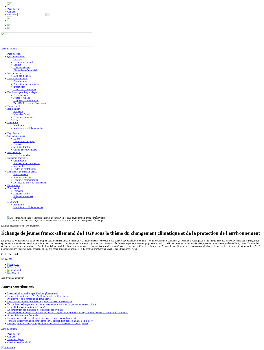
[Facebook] (9, 20)
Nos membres (14, 73)
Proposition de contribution (26, 84)
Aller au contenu (9, 48)
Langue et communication (25, 100)
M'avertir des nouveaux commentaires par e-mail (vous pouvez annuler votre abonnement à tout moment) (57, 308)
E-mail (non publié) (20, 286)
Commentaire (17, 304)
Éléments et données (23, 117)
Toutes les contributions (24, 89)
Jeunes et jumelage (22, 97)
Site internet (7, 289)
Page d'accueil (14, 9)
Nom (13, 283)
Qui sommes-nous (16, 56)
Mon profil (12, 122)
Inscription (18, 125)
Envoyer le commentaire (13, 313)
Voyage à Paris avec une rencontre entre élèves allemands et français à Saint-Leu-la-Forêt (50, 320)
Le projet (17, 59)
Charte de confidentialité (25, 70)
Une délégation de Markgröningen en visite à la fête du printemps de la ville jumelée (47, 323)
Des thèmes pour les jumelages (22, 92)
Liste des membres (22, 75)
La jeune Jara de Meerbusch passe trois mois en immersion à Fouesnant (41, 318)
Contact (11, 11)
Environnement (20, 95)
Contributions (20, 81)
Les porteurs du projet (24, 62)
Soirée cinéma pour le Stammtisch (23, 315)
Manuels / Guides (21, 114)
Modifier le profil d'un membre (28, 128)
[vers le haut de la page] (8, 347)
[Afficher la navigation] (9, 6)
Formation (18, 111)
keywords (12, 14)
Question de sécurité (20, 293)
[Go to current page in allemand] (8, 25)
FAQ (15, 119)
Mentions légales (21, 67)
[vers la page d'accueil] (46, 46)
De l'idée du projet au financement (29, 103)
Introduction (19, 86)
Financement (13, 106)
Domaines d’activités (17, 78)
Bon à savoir (13, 108)
